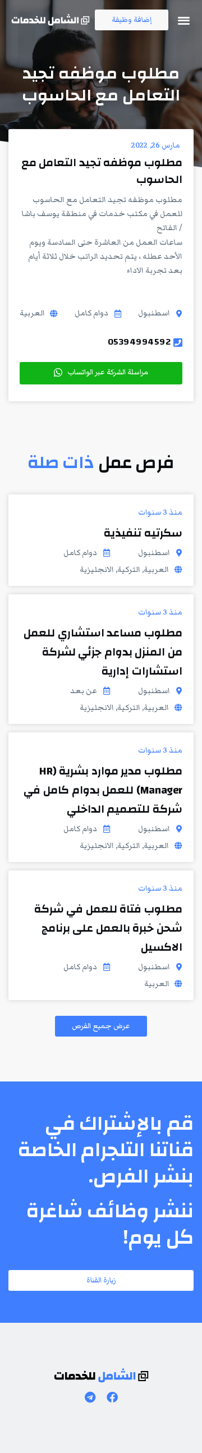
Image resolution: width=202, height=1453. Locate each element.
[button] (184, 20)
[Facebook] (112, 1397)
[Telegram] (89, 1397)
